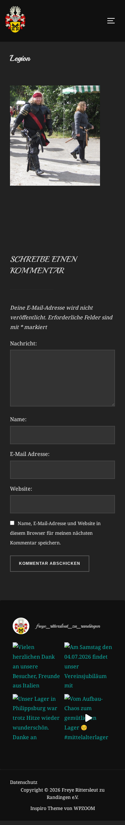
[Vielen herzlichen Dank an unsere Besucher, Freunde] (37, 666)
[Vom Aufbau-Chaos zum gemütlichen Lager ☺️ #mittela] (88, 718)
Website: (21, 488)
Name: (18, 419)
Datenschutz (23, 782)
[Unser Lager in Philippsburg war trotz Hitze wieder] (37, 718)
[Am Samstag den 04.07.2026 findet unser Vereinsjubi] (88, 666)
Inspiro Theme (46, 808)
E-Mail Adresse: (30, 454)
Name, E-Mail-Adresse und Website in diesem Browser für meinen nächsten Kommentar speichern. (55, 533)
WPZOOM (84, 808)
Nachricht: (23, 343)
